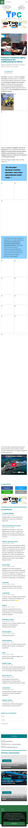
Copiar (21, 492)
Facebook (7, 488)
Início (2, 809)
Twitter (21, 488)
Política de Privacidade (17, 816)
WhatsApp (7, 492)
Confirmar (14, 824)
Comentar (14, 736)
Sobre (2, 811)
